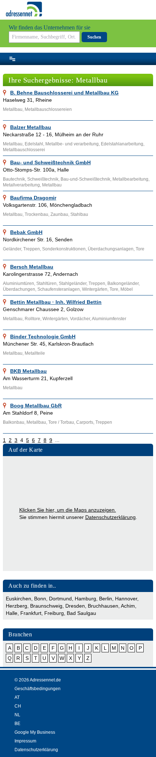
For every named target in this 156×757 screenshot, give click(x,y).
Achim (128, 606)
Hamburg (85, 598)
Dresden (75, 606)
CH (18, 706)
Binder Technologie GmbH (42, 336)
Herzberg (16, 606)
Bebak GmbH (26, 232)
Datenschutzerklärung (110, 517)
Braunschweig (46, 606)
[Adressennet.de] (24, 9)
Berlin (105, 598)
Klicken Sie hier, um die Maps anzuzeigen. (67, 510)
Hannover (126, 598)
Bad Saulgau (81, 613)
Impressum (25, 741)
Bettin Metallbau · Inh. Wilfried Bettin (56, 302)
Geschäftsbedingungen (38, 688)
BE (17, 723)
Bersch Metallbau (31, 267)
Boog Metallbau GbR (36, 405)
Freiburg (54, 613)
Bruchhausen (103, 606)
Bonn (40, 598)
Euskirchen (18, 598)
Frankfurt (30, 613)
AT (17, 697)
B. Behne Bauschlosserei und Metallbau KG (64, 93)
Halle (11, 613)
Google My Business (35, 732)
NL (17, 714)
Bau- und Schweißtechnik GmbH (50, 162)
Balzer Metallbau (30, 127)
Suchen (94, 37)
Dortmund (60, 598)
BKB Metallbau (28, 371)
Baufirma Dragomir (33, 198)
